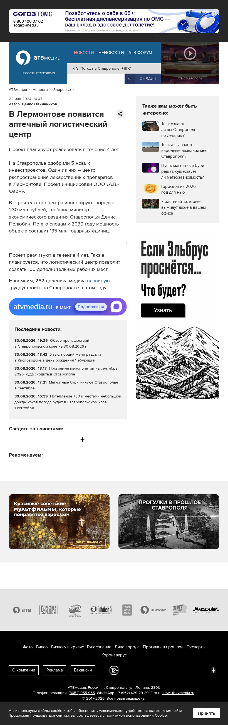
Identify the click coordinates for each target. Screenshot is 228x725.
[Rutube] (71, 440)
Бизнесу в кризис (67, 646)
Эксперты (196, 646)
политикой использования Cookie (136, 715)
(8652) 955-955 (82, 692)
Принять (206, 713)
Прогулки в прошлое (163, 646)
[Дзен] (82, 440)
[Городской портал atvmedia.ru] (153, 610)
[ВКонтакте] (13, 440)
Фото (28, 646)
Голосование (99, 646)
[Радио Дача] (127, 610)
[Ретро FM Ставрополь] (74, 610)
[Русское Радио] (48, 610)
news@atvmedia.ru (178, 692)
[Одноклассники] (36, 440)
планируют (99, 281)
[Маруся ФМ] (206, 610)
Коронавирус (114, 655)
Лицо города (127, 646)
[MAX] (48, 440)
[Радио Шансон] (101, 610)
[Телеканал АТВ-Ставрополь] (22, 610)
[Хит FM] (180, 610)
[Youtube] (59, 440)
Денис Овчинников (39, 104)
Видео (42, 646)
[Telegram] (25, 440)
